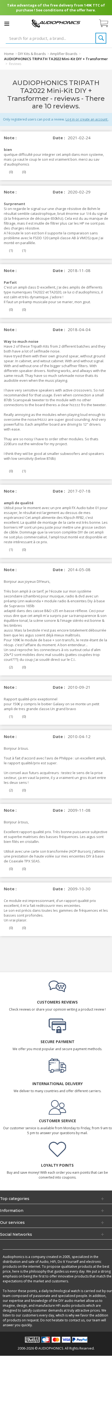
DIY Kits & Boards (32, 53)
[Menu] (7, 23)
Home (9, 53)
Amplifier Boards (63, 53)
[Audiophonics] (56, 23)
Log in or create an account (87, 119)
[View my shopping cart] (106, 23)
